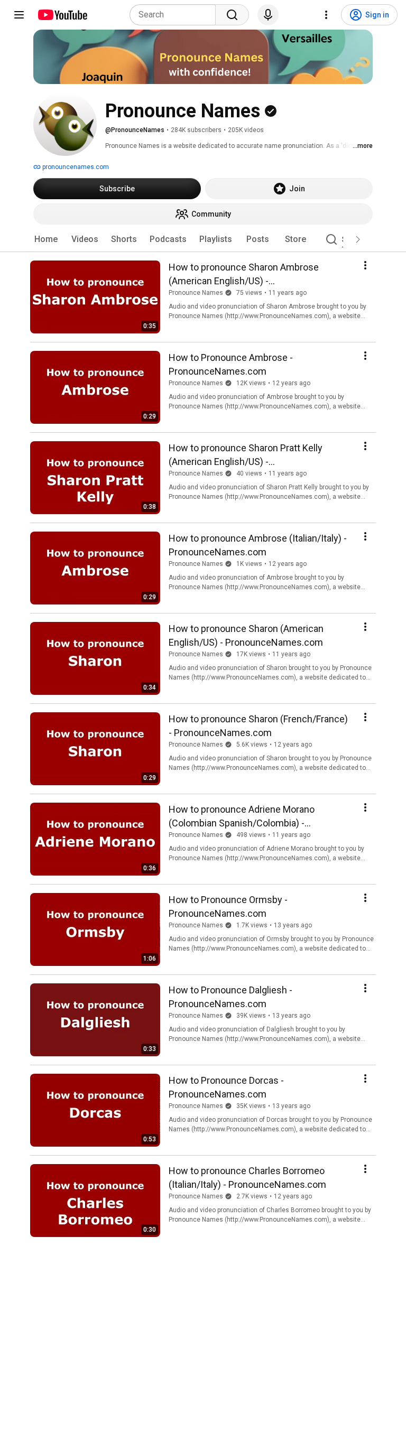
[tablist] (203, 239)
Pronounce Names (196, 292)
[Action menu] (365, 265)
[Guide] (19, 14)
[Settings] (326, 14)
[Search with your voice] (268, 14)
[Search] (232, 14)
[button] (358, 239)
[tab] (46, 239)
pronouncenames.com (75, 167)
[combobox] (176, 14)
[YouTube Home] (62, 15)
